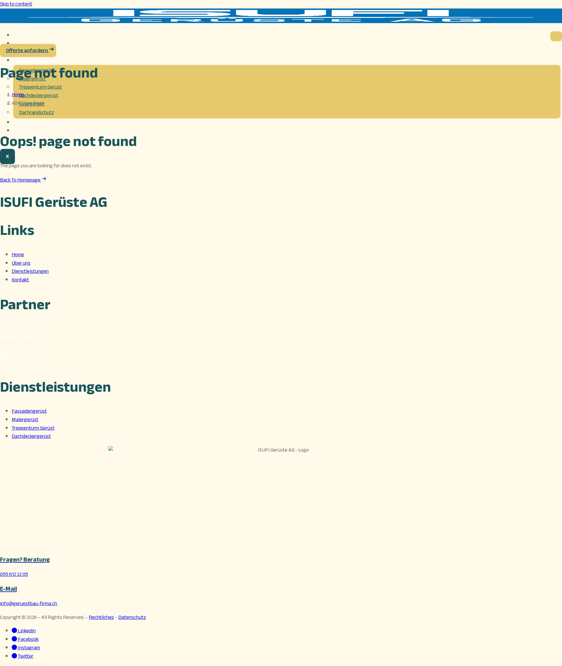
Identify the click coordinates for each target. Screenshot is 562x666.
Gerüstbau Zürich (18, 337)
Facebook (28, 639)
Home (18, 254)
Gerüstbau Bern (16, 345)
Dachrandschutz (36, 112)
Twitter (25, 656)
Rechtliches (101, 617)
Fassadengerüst (29, 411)
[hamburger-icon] (556, 36)
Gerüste (8, 354)
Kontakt (20, 280)
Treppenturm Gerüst (40, 87)
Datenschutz (132, 617)
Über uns (21, 263)
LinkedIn (26, 631)
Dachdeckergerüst (38, 95)
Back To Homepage (20, 180)
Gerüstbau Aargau (19, 328)
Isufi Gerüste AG (17, 362)
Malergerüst (25, 419)
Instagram (28, 648)
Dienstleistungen (34, 60)
